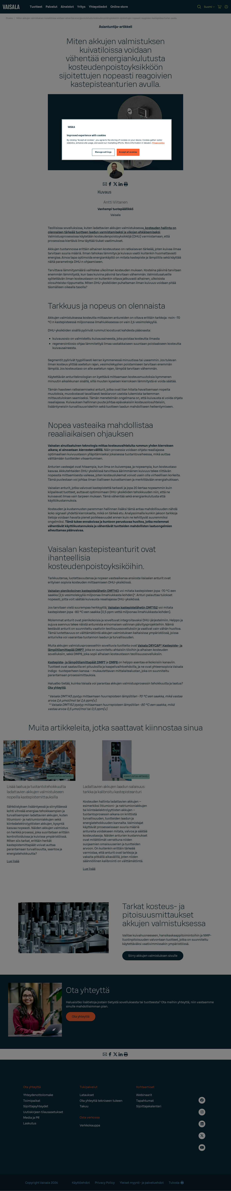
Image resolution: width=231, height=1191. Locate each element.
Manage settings (103, 152)
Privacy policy (158, 143)
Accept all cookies (128, 152)
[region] (117, 139)
